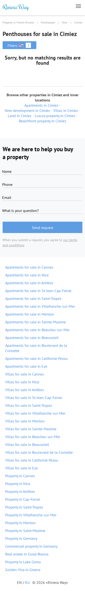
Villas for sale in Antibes (24, 389)
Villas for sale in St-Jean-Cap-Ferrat (33, 397)
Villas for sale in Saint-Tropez (28, 405)
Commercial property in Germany (31, 546)
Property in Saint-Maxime (25, 530)
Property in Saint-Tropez (24, 507)
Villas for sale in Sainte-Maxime (30, 428)
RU (27, 582)
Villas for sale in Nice (22, 382)
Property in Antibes (20, 491)
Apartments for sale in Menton (29, 314)
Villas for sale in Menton (25, 421)
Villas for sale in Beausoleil (27, 444)
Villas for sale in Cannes (24, 374)
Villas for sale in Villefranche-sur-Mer (35, 413)
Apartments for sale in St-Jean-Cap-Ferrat (38, 290)
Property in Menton (20, 522)
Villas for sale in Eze (21, 468)
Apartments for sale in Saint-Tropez (33, 298)
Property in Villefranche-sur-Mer (30, 515)
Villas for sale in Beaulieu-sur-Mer (32, 436)
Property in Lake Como (23, 561)
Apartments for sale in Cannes (29, 267)
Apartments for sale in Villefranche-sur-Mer (40, 306)
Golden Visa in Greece (22, 569)
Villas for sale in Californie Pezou (31, 460)
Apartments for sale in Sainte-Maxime (35, 322)
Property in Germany (21, 538)
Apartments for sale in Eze (26, 366)
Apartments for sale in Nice (27, 275)
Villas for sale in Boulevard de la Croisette (39, 452)
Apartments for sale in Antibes (29, 282)
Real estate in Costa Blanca (26, 554)
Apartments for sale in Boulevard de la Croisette (36, 348)
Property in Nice (17, 483)
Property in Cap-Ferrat (22, 499)
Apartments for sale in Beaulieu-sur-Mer (37, 329)
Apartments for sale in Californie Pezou (36, 358)
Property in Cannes (20, 475)
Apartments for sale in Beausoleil (32, 337)
